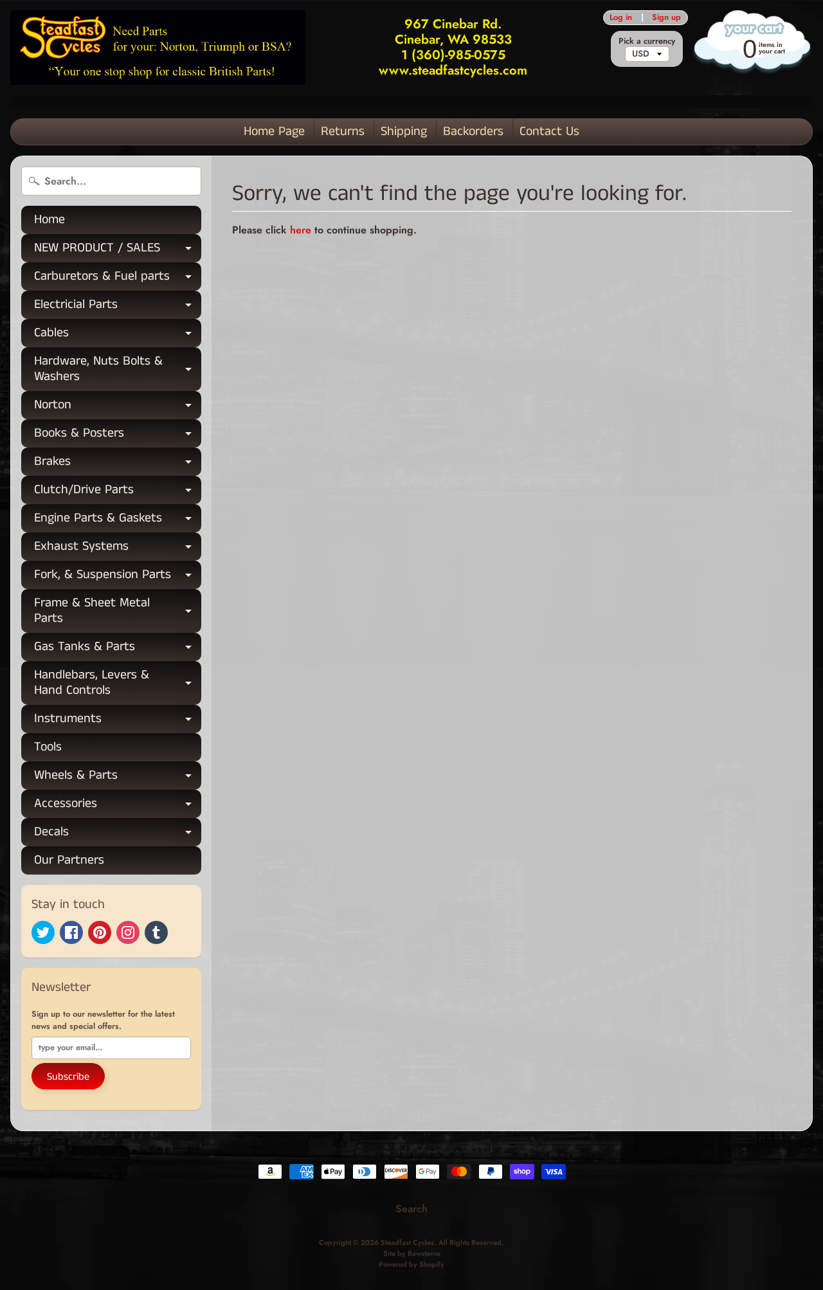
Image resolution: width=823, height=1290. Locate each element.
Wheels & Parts (117, 778)
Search (411, 1208)
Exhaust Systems (117, 549)
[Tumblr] (156, 932)
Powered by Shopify (411, 1264)
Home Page (274, 131)
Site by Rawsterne (411, 1253)
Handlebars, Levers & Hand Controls (117, 684)
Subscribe (68, 1076)
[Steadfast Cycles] (157, 47)
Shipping (404, 131)
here (300, 230)
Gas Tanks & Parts (117, 649)
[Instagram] (128, 932)
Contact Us (549, 131)
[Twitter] (43, 932)
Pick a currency (647, 41)
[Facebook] (71, 932)
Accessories (117, 806)
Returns (343, 131)
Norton (117, 407)
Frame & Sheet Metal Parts (117, 612)
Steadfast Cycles (407, 1242)
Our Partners (69, 860)
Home (49, 219)
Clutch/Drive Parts (117, 492)
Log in (621, 18)
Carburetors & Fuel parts (117, 279)
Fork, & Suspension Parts (117, 577)
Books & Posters (117, 436)
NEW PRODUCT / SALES (117, 250)
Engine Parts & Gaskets (117, 520)
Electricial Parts (117, 307)
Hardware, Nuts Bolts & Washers (117, 370)
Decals (117, 834)
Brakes (117, 464)
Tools (48, 747)
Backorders (473, 131)
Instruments (117, 721)
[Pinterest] (99, 932)
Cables (117, 335)
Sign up (666, 18)
